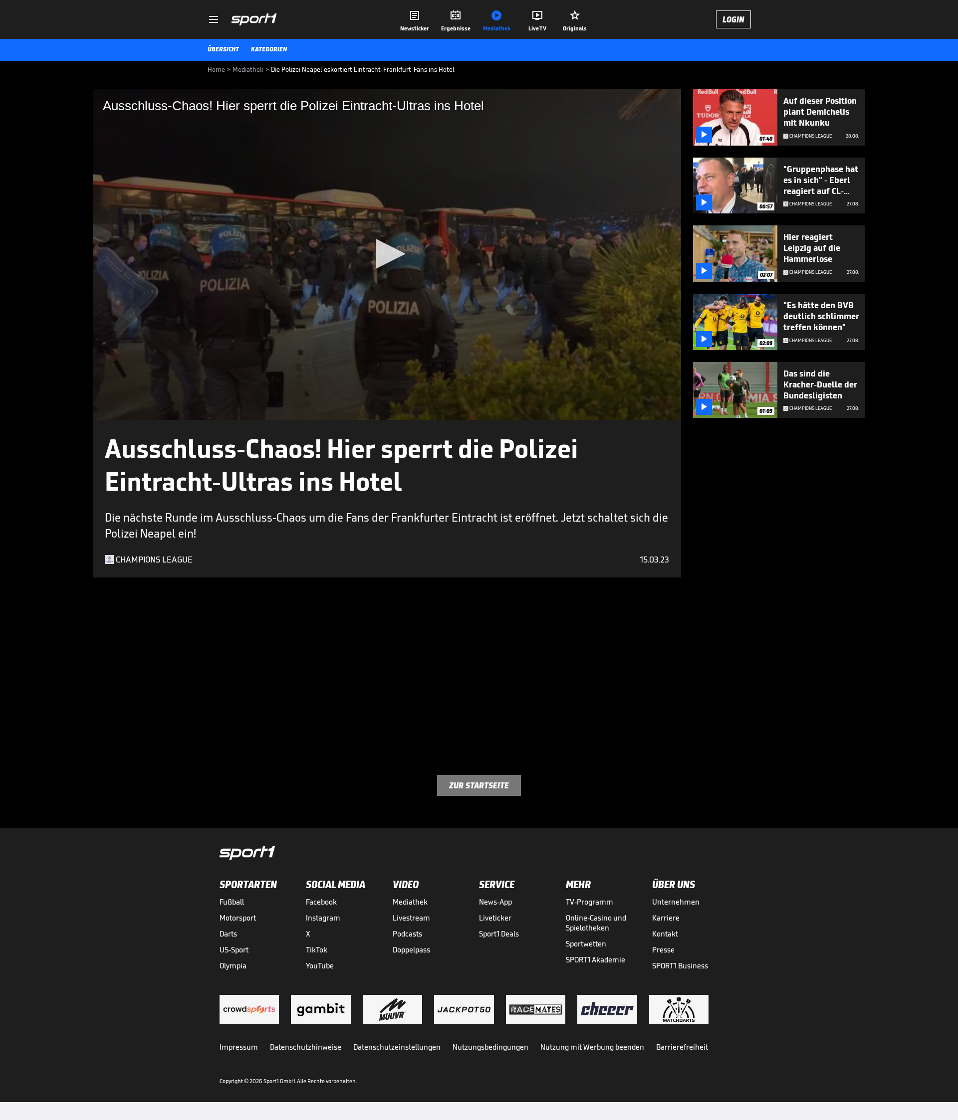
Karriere (666, 918)
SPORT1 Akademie (595, 959)
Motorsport (238, 918)
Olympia (233, 965)
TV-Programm (589, 902)
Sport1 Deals (499, 933)
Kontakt (665, 933)
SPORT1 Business (680, 965)
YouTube (320, 965)
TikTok (316, 949)
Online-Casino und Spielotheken (596, 923)
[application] (387, 254)
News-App (495, 902)
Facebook (321, 902)
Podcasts (407, 933)
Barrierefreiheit (682, 1047)
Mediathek (410, 902)
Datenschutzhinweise (305, 1047)
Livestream (411, 918)
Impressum (239, 1047)
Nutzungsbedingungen (490, 1047)
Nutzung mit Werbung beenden (592, 1047)
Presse (663, 949)
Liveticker (495, 918)
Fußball (232, 902)
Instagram (323, 918)
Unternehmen (676, 902)
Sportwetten (586, 943)
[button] (387, 254)
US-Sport (234, 949)
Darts (228, 933)
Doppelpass (411, 949)
